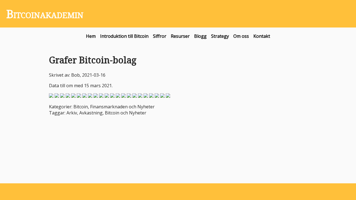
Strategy (220, 36)
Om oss (241, 36)
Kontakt (261, 36)
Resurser (180, 36)
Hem (91, 36)
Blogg (200, 36)
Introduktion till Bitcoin (124, 36)
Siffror (159, 36)
